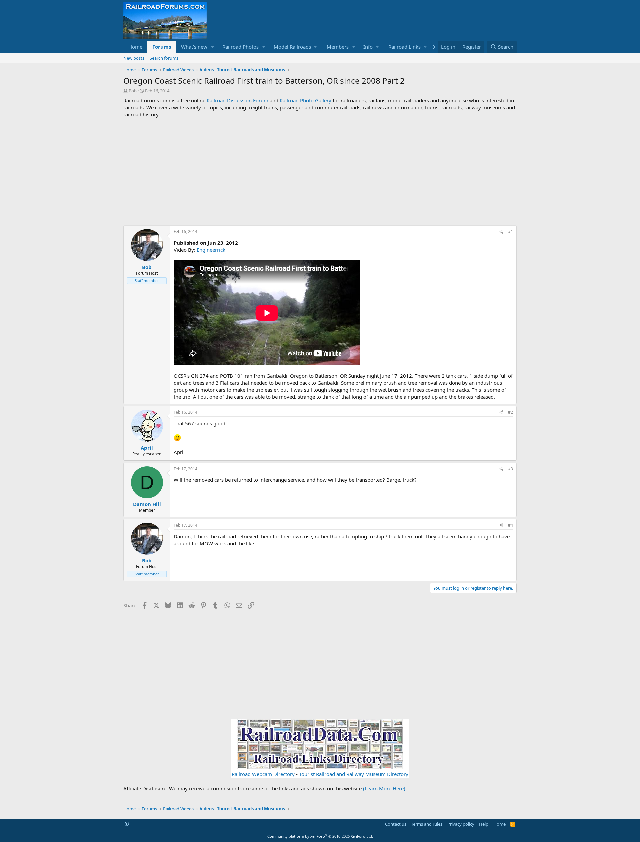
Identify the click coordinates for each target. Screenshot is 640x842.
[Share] (501, 232)
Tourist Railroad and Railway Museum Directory (353, 774)
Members (338, 46)
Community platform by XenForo (320, 836)
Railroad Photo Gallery (305, 100)
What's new (194, 46)
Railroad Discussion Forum (237, 100)
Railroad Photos (240, 46)
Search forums (164, 58)
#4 (510, 525)
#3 (510, 469)
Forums (161, 46)
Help (483, 824)
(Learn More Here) (384, 788)
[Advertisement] (320, 171)
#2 (510, 412)
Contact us (395, 824)
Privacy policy (460, 824)
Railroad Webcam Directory (263, 774)
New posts (133, 58)
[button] (212, 47)
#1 (510, 231)
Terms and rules (426, 824)
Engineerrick (211, 249)
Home (135, 46)
